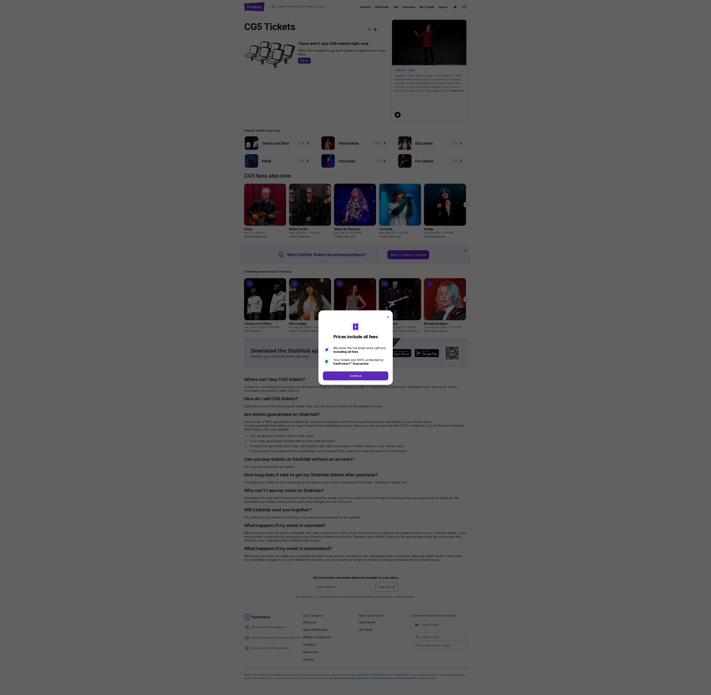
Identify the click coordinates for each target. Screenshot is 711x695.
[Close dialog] (387, 317)
